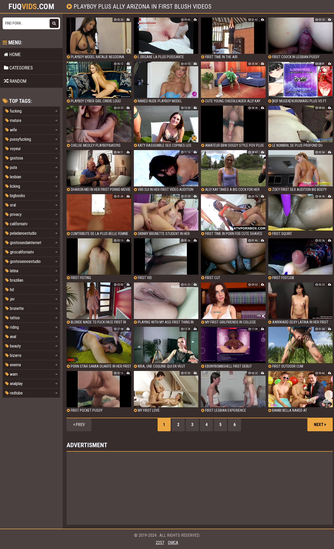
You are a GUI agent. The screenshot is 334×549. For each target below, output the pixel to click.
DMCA (173, 542)
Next (319, 424)
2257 (160, 542)
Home (14, 54)
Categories (20, 67)
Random (17, 81)
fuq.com (31, 6)
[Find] (54, 23)
